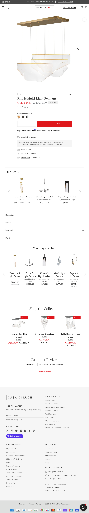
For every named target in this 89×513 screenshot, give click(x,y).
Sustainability (50, 456)
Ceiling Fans (50, 424)
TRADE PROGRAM (69, 7)
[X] (7, 430)
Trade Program (51, 452)
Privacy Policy (18, 419)
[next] (77, 49)
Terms (22, 504)
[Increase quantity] (32, 123)
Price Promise (11, 469)
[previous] (11, 49)
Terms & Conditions (14, 473)
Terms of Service (12, 480)
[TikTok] (34, 430)
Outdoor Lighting (52, 421)
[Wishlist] (82, 7)
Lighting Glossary (13, 466)
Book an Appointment (15, 456)
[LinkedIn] (21, 430)
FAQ (8, 463)
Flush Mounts (50, 400)
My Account (11, 449)
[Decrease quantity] (21, 123)
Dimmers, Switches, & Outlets (57, 428)
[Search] (21, 7)
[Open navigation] (3, 7)
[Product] (18, 322)
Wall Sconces (50, 414)
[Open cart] (86, 7)
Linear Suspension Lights (55, 407)
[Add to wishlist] (70, 94)
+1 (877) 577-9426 (65, 2)
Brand (7, 238)
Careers (48, 459)
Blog (47, 463)
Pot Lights (49, 418)
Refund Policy (11, 483)
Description (9, 215)
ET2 (19, 94)
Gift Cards (10, 487)
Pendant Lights (51, 404)
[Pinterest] (16, 430)
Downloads (9, 230)
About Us (49, 449)
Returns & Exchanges (14, 476)
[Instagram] (12, 430)
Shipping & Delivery (14, 459)
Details (8, 222)
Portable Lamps (51, 411)
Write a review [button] (44, 371)
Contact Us (10, 452)
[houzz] (25, 430)
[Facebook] (30, 430)
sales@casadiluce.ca (55, 472)
